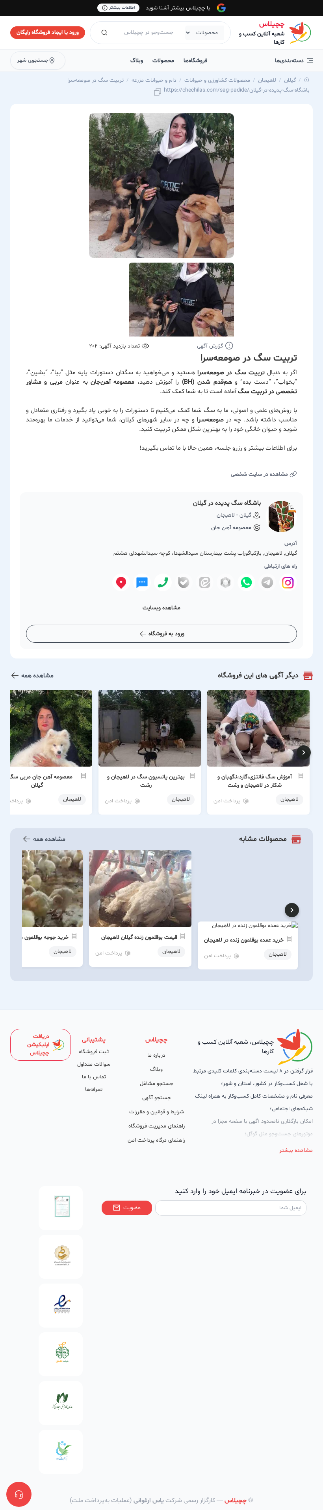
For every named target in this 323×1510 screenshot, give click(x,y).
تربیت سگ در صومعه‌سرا (95, 80)
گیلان (290, 80)
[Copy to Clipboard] (157, 92)
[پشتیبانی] (19, 1494)
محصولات (163, 60)
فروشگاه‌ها (195, 60)
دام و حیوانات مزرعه (154, 80)
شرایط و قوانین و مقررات (156, 1112)
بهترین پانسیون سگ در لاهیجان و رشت (146, 781)
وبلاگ (136, 60)
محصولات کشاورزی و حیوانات (217, 80)
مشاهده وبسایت (161, 608)
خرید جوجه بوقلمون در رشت (37, 937)
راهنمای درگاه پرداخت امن (156, 1140)
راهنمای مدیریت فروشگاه (156, 1126)
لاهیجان (267, 80)
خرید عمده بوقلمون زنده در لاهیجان (244, 940)
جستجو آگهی (156, 1098)
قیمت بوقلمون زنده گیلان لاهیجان (139, 937)
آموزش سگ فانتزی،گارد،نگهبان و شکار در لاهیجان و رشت (254, 781)
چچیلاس (271, 24)
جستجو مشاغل (156, 1083)
